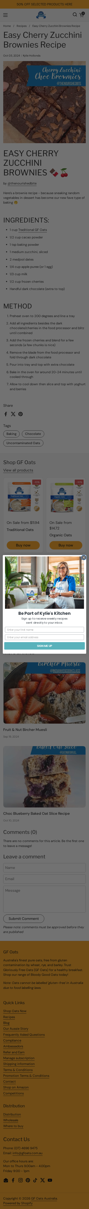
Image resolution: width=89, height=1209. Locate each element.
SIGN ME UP (44, 646)
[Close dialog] (83, 557)
